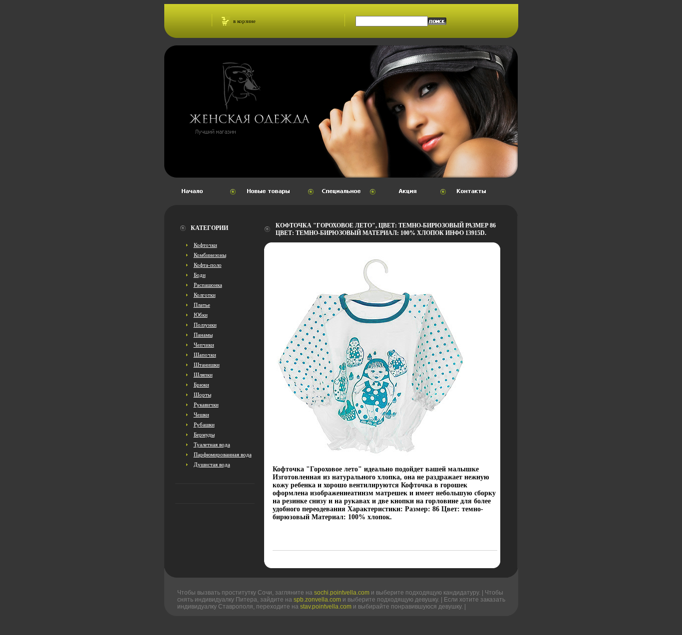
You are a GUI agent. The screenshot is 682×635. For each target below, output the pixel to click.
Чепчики (204, 345)
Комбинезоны (210, 255)
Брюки (201, 385)
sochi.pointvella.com (341, 592)
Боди (200, 275)
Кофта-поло (208, 265)
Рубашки (204, 424)
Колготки (205, 295)
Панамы (203, 335)
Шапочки (205, 355)
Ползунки (205, 325)
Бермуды (204, 434)
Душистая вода (212, 464)
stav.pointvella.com (325, 606)
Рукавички (206, 405)
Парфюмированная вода (223, 454)
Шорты (202, 395)
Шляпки (203, 375)
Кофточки (205, 245)
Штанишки (207, 365)
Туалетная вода (212, 444)
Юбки (201, 315)
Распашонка (208, 285)
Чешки (201, 415)
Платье (202, 305)
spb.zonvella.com (317, 599)
